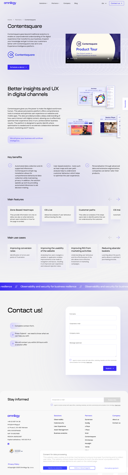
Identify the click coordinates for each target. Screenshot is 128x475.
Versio (87, 447)
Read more (89, 362)
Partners (18, 19)
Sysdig (87, 423)
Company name (75, 333)
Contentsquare (90, 436)
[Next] (118, 199)
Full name (73, 314)
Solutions (58, 415)
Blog (76, 3)
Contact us (115, 3)
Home (10, 19)
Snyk (86, 433)
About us (115, 419)
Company (67, 3)
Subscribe (112, 400)
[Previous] (110, 199)
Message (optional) (76, 343)
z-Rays (87, 426)
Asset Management (61, 429)
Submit (109, 368)
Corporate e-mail (75, 323)
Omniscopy (89, 440)
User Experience (60, 426)
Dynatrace (88, 419)
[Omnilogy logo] (10, 3)
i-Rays (87, 429)
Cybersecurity (59, 423)
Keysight (88, 443)
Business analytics (60, 433)
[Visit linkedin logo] (8, 444)
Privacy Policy (13, 464)
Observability (58, 419)
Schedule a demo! (17, 67)
